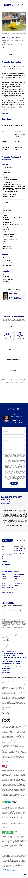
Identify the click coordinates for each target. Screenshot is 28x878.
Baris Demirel (14, 414)
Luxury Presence (21, 677)
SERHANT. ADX (18, 551)
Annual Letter (6, 585)
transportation (12, 360)
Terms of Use (20, 479)
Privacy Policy (11, 479)
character (12, 370)
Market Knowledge (19, 574)
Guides (16, 578)
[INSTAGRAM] (6, 610)
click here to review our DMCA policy (13, 844)
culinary (12, 349)
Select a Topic (9, 445)
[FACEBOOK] (3, 610)
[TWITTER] (13, 610)
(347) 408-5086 (16, 420)
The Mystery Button (8, 592)
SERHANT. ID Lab (19, 553)
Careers (4, 581)
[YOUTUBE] (20, 610)
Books (16, 585)
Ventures (4, 590)
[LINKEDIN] (10, 610)
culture (12, 327)
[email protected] (7, 571)
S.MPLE (4, 576)
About (3, 574)
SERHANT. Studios (19, 548)
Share (3, 47)
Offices (4, 578)
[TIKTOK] (16, 610)
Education (17, 581)
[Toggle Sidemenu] (22, 5)
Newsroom (17, 576)
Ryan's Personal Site (8, 587)
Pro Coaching (18, 583)
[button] (19, 5)
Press (3, 583)
